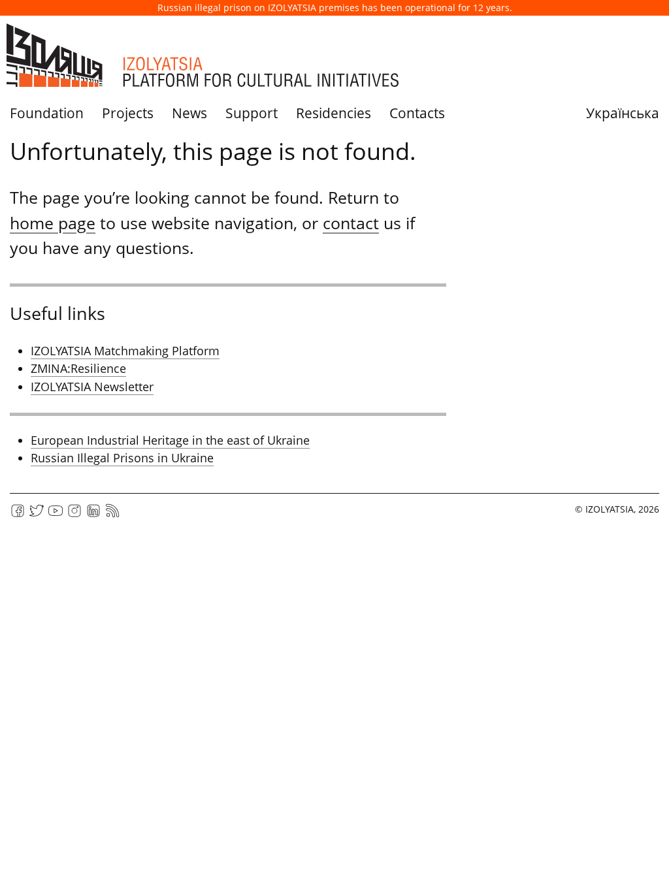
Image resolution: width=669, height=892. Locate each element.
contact (351, 223)
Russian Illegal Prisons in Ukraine (122, 458)
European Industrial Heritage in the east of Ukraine (170, 440)
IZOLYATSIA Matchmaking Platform (125, 350)
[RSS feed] (112, 515)
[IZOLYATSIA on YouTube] (55, 515)
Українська (622, 113)
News (189, 113)
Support (251, 113)
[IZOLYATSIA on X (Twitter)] (36, 515)
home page (52, 223)
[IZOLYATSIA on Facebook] (17, 515)
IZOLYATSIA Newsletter (92, 386)
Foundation (47, 113)
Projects (128, 113)
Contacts (417, 113)
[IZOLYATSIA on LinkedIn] (93, 515)
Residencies (333, 113)
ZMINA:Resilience (78, 368)
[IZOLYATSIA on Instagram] (74, 515)
